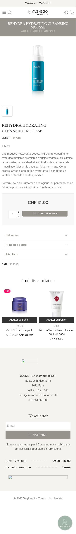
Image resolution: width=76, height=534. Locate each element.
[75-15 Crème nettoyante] (19, 305)
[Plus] (18, 212)
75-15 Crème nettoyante (19, 330)
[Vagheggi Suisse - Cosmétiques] (38, 12)
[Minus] (18, 216)
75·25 (19, 325)
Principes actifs (16, 244)
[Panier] (72, 12)
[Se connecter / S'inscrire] (66, 12)
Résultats (12, 254)
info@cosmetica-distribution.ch (38, 395)
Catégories (49, 31)
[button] (19, 320)
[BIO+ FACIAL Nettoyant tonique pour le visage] (56, 305)
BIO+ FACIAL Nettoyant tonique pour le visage (56, 332)
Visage (36, 31)
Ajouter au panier (45, 213)
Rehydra (16, 137)
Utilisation (12, 235)
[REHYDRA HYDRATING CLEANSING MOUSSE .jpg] (38, 70)
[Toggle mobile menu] (4, 12)
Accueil (25, 31)
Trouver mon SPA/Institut (38, 3)
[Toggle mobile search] (10, 12)
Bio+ (56, 325)
